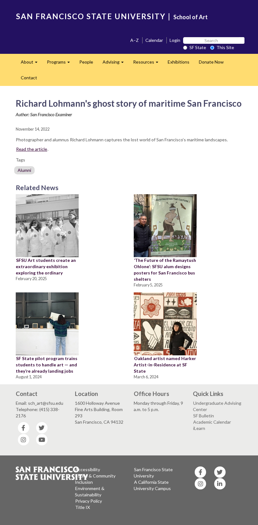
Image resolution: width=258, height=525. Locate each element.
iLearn (199, 428)
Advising (115, 63)
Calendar (154, 40)
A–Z (134, 40)
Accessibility (87, 469)
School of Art (190, 17)
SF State (197, 47)
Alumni (24, 170)
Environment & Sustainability (89, 491)
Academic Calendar (212, 422)
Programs (61, 63)
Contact (29, 77)
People (86, 62)
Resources (148, 63)
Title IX (82, 507)
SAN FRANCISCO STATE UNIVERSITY (90, 16)
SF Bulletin (203, 415)
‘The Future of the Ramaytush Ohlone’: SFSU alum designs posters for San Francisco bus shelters (165, 269)
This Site (225, 47)
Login (175, 40)
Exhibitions (178, 62)
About (31, 63)
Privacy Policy (88, 501)
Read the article (31, 149)
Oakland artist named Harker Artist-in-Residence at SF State (165, 365)
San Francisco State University (153, 472)
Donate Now (211, 62)
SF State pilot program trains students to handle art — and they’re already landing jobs (46, 365)
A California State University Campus (152, 485)
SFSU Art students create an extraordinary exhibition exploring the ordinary (46, 266)
